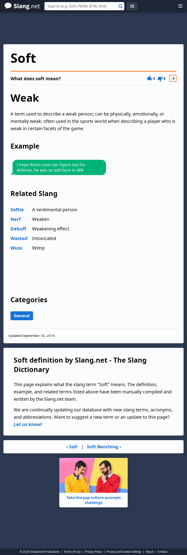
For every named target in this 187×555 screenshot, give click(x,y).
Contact (162, 552)
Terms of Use (72, 552)
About (149, 552)
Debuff (18, 229)
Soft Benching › (104, 447)
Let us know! (28, 424)
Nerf (15, 219)
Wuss (16, 248)
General (22, 315)
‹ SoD (72, 447)
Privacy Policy (93, 552)
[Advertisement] (93, 28)
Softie (17, 210)
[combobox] (84, 6)
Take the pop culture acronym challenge (93, 500)
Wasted (19, 238)
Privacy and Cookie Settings (123, 552)
